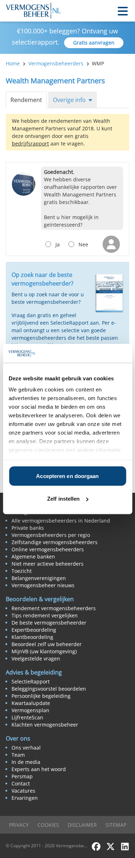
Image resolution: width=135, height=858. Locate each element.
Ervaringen (25, 797)
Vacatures (23, 790)
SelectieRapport (31, 681)
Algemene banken (33, 556)
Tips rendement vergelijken (45, 615)
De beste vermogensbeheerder (49, 622)
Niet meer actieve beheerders (48, 563)
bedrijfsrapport (30, 143)
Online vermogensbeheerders (48, 549)
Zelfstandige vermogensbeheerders (55, 542)
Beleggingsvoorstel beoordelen (49, 688)
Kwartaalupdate (31, 703)
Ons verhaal (26, 747)
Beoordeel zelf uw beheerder (47, 644)
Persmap (22, 776)
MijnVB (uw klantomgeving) (44, 651)
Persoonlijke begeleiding (41, 695)
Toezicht (22, 570)
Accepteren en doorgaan (67, 476)
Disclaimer (82, 824)
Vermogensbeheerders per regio (51, 535)
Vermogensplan (30, 710)
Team (18, 754)
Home (13, 63)
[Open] (122, 10)
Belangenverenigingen (39, 578)
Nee (83, 244)
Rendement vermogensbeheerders (54, 608)
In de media (26, 762)
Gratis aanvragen (93, 42)
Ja (57, 244)
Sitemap (115, 824)
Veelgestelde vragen (36, 658)
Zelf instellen (63, 499)
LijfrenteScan (27, 717)
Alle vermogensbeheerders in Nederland (61, 520)
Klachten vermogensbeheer (45, 724)
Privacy (19, 824)
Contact (21, 783)
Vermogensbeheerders (56, 63)
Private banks (28, 527)
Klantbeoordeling (32, 637)
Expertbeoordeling (34, 629)
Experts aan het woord (39, 769)
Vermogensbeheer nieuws (43, 585)
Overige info (69, 100)
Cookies (48, 824)
